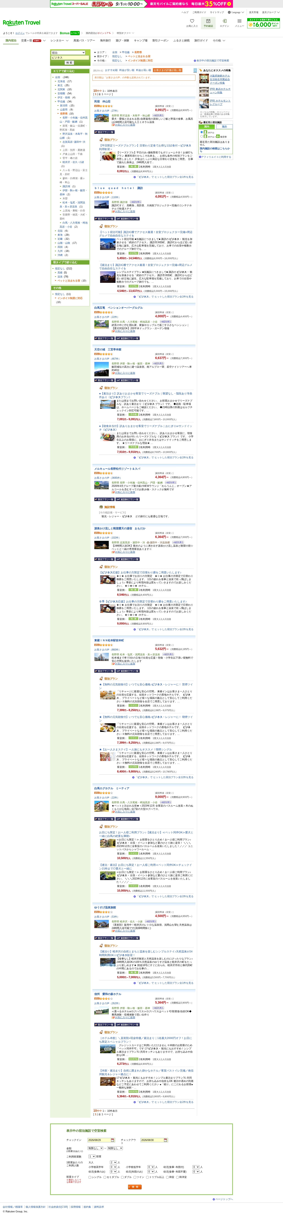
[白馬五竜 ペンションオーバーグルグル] (164, 322)
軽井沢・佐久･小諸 (73, 162)
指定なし (117, 56)
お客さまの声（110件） (107, 197)
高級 (60, 272)
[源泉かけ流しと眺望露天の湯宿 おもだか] (177, 542)
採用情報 (76, 1206)
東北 (60, 85)
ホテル (211, 132)
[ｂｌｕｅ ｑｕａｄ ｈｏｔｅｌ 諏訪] (134, 202)
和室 (171, 1177)
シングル (97, 1177)
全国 (114, 52)
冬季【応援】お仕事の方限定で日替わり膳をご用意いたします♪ (143, 601)
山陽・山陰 (64, 242)
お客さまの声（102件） (107, 537)
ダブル (128, 1177)
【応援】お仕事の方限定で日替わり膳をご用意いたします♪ (140, 572)
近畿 (60, 238)
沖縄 (60, 255)
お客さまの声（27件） (107, 110)
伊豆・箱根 (64, 97)
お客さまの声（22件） (107, 317)
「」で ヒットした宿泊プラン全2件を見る (164, 296)
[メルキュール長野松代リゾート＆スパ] (169, 483)
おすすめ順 (111, 70)
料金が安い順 (126, 70)
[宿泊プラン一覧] (104, 132)
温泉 (60, 276)
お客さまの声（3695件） (108, 477)
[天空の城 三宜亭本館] (157, 363)
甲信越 (126, 52)
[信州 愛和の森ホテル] (157, 1008)
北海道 (61, 81)
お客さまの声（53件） (107, 916)
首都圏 (61, 93)
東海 (60, 234)
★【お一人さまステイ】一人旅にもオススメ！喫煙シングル (135, 749)
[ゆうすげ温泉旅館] (149, 921)
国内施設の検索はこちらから (215, 150)
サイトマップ (217, 12)
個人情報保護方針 (36, 1206)
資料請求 (99, 1206)
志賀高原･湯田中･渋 (74, 141)
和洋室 (183, 1177)
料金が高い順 (143, 70)
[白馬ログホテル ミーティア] (164, 802)
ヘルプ (185, 12)
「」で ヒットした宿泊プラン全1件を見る (164, 176)
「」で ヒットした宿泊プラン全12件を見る (164, 777)
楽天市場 (253, 12)
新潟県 (64, 105)
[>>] (195, 70)
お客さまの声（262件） (107, 1003)
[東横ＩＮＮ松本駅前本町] (167, 654)
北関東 (61, 89)
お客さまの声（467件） (107, 358)
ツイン (140, 1177)
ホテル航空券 (217, 137)
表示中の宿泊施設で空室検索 (213, 60)
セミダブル (113, 1177)
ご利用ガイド (199, 12)
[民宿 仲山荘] (157, 115)
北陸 (60, 230)
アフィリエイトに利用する (216, 156)
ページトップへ (224, 1199)
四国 (60, 247)
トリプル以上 (156, 1177)
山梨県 (64, 109)
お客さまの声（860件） (107, 649)
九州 (60, 251)
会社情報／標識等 (13, 1206)
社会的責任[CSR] (58, 1206)
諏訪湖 (66, 186)
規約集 (87, 1206)
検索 (135, 1187)
